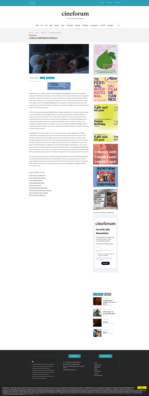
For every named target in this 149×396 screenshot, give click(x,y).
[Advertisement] (104, 282)
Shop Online (117, 2)
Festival (37, 32)
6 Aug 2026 (106, 329)
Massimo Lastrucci (109, 323)
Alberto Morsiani (108, 333)
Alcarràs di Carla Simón (35, 185)
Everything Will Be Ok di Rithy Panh (38, 188)
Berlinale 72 (44, 32)
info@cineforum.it (72, 369)
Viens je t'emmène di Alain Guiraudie (38, 193)
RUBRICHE (77, 25)
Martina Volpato (108, 305)
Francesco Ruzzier (35, 81)
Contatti (109, 2)
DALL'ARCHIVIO (94, 25)
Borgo (105, 332)
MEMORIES (97, 367)
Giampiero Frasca (108, 314)
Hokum (105, 322)
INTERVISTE (85, 25)
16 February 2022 (34, 77)
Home (32, 32)
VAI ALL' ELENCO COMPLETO (37, 195)
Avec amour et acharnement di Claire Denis (40, 190)
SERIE (51, 25)
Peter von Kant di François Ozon (37, 178)
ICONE (62, 25)
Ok (142, 388)
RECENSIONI (98, 294)
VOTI (42, 25)
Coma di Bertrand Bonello (35, 180)
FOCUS (42, 77)
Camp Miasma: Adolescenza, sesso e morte (110, 302)
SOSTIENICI (110, 25)
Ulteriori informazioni (32, 394)
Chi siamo (101, 2)
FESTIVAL (56, 25)
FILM (46, 25)
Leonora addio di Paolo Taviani (36, 183)
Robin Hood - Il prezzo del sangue (109, 312)
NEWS (95, 369)
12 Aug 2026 (106, 309)
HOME (37, 25)
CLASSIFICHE (69, 25)
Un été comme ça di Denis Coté (37, 175)
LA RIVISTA (103, 25)
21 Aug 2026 (106, 298)
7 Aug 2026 (106, 319)
